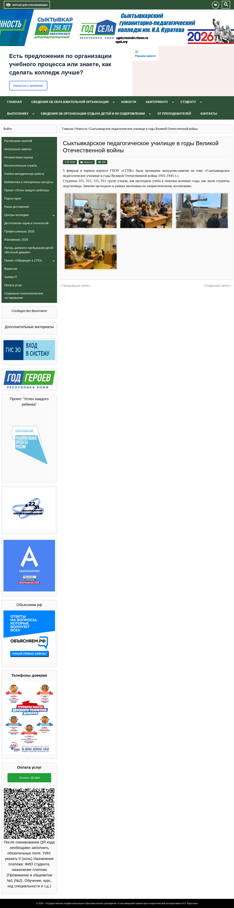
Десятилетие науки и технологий (26, 223)
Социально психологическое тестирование (23, 295)
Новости (128, 102)
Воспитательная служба (20, 165)
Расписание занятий (18, 140)
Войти (7, 128)
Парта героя (12, 198)
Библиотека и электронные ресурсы (28, 182)
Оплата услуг (13, 285)
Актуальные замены (18, 149)
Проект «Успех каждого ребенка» (26, 190)
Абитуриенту (157, 102)
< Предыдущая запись (75, 285)
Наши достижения (16, 206)
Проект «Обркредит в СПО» (23, 260)
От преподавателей (174, 113)
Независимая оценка (18, 157)
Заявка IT (10, 277)
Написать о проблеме (28, 85)
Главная (14, 102)
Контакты (209, 113)
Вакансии (10, 268)
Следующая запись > (218, 285)
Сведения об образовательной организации (70, 102)
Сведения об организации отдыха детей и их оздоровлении (93, 113)
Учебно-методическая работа (24, 173)
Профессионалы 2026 (19, 231)
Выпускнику (17, 113)
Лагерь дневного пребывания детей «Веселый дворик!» (28, 250)
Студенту (188, 102)
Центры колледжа (16, 215)
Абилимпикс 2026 (16, 239)
